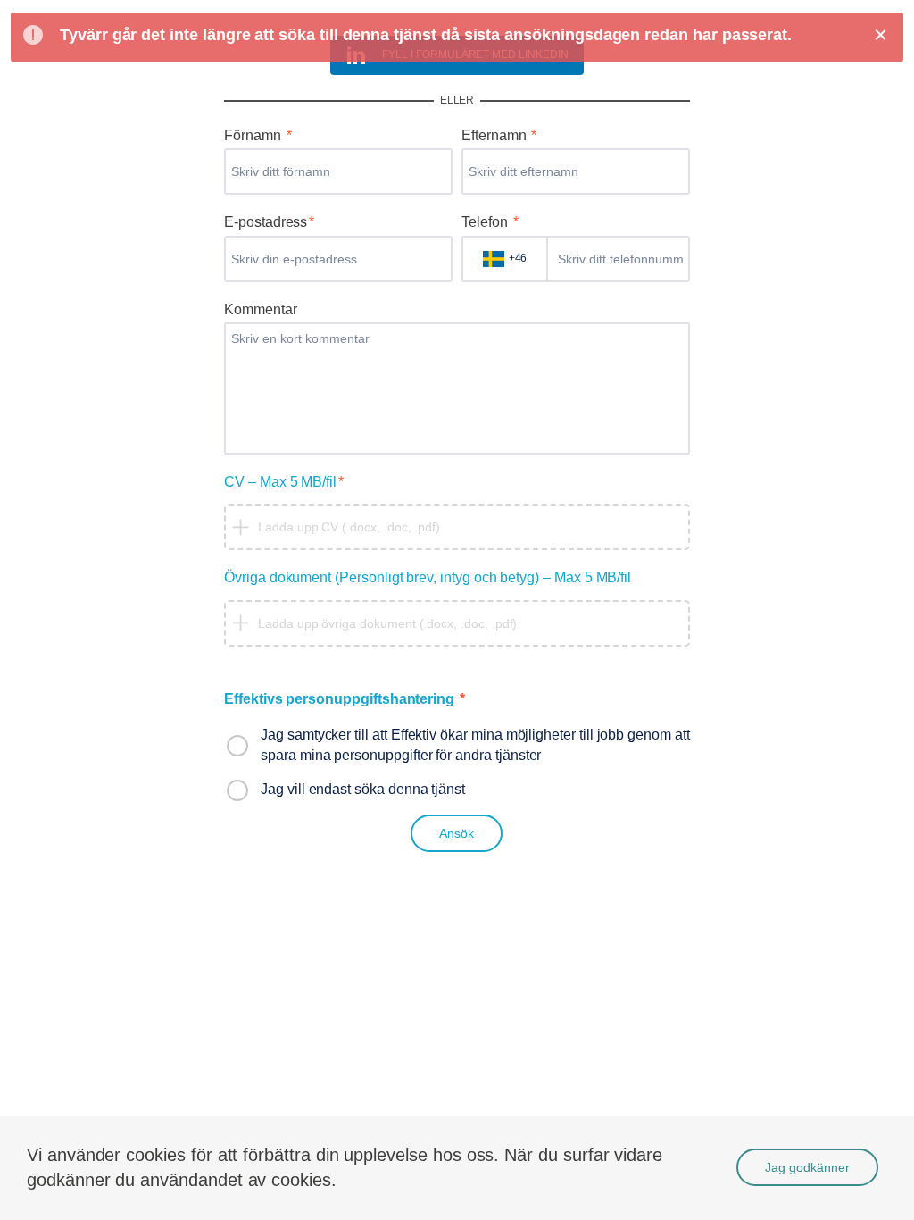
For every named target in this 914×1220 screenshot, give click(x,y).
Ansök (456, 833)
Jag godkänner (807, 1167)
